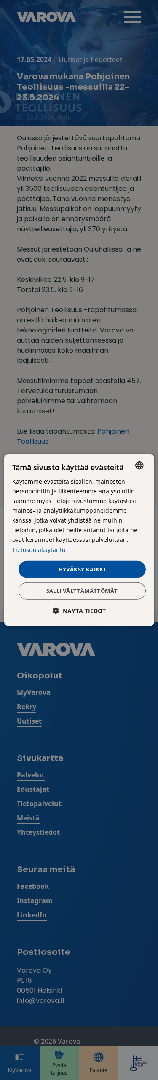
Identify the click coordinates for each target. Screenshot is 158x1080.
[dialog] (79, 540)
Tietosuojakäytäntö (38, 549)
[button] (79, 611)
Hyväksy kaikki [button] (82, 569)
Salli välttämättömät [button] (82, 591)
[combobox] (139, 465)
